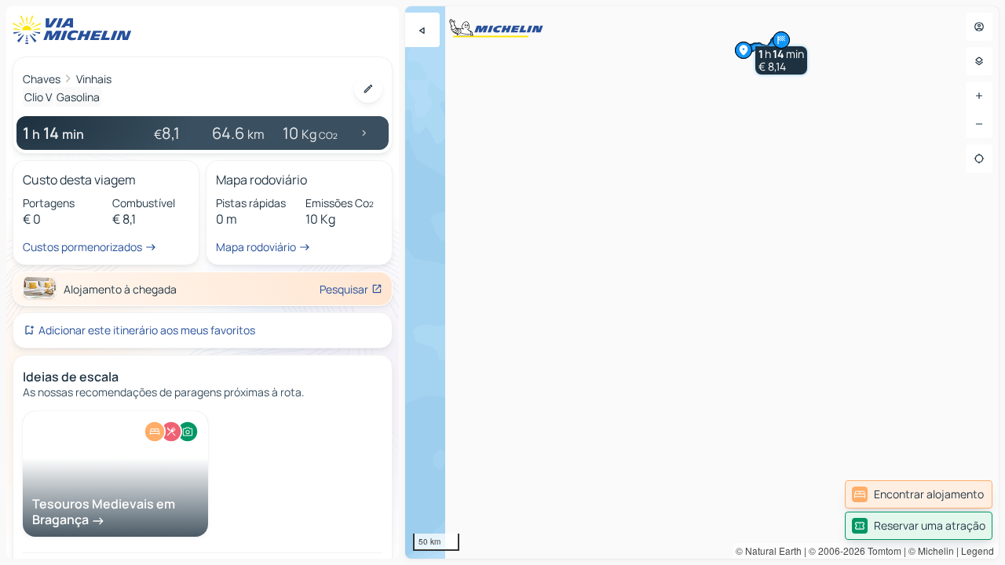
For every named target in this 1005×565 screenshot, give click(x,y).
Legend (977, 550)
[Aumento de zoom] (979, 96)
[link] (918, 494)
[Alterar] (368, 89)
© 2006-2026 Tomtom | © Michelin (881, 550)
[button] (781, 60)
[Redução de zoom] (979, 124)
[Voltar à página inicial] (75, 30)
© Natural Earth (769, 550)
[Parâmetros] (979, 61)
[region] (702, 282)
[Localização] (979, 158)
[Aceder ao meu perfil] (979, 27)
